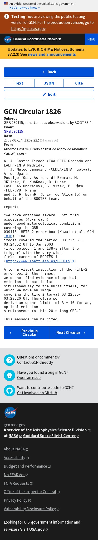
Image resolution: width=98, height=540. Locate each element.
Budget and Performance (25, 466)
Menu (91, 39)
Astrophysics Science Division (60, 430)
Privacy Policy (15, 500)
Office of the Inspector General (30, 491)
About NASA (14, 449)
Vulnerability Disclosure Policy (30, 508)
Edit (52, 94)
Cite (79, 83)
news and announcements (52, 54)
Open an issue (29, 377)
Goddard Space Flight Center (49, 435)
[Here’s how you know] (49, 6)
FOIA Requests (16, 483)
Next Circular (68, 332)
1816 (8, 236)
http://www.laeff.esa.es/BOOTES (38, 261)
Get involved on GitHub (37, 392)
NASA (13, 435)
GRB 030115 (13, 131)
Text (19, 83)
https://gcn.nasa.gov (28, 28)
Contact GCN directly (35, 362)
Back (52, 72)
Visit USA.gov (32, 529)
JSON (49, 83)
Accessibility (14, 457)
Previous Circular (29, 332)
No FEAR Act (14, 474)
